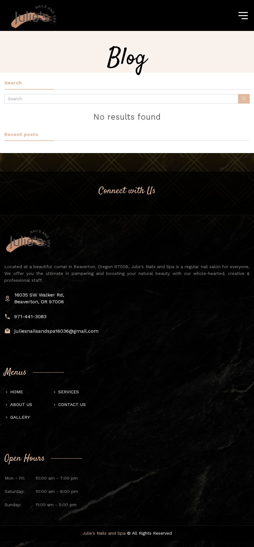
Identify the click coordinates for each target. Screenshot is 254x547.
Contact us (72, 404)
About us (21, 404)
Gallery (20, 417)
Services (68, 391)
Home (16, 391)
